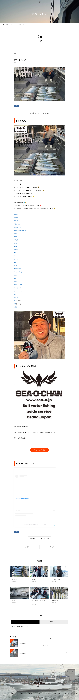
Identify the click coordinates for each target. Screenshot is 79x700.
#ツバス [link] (16, 262)
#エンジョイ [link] (17, 288)
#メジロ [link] (16, 256)
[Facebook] (41, 686)
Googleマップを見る (39, 450)
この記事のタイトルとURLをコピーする (39, 113)
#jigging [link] (16, 249)
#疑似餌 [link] (16, 217)
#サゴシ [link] (16, 278)
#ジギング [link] (17, 246)
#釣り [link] (15, 294)
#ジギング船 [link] (17, 227)
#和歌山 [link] (16, 236)
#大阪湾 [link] (16, 214)
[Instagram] (38, 686)
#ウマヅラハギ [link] (18, 284)
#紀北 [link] (15, 233)
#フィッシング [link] (18, 291)
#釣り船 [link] (16, 220)
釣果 (15, 62)
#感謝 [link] (15, 307)
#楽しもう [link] (17, 297)
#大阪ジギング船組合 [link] (20, 230)
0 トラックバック (54, 621)
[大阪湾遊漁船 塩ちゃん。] (39, 2)
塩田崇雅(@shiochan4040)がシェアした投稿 (35, 524)
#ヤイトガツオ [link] (18, 272)
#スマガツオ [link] (17, 268)
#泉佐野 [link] (16, 240)
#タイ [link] (15, 281)
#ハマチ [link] (16, 259)
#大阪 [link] (15, 243)
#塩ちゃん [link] (17, 224)
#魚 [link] (15, 304)
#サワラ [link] (16, 275)
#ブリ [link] (15, 252)
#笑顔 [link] (15, 300)
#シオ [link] (15, 265)
